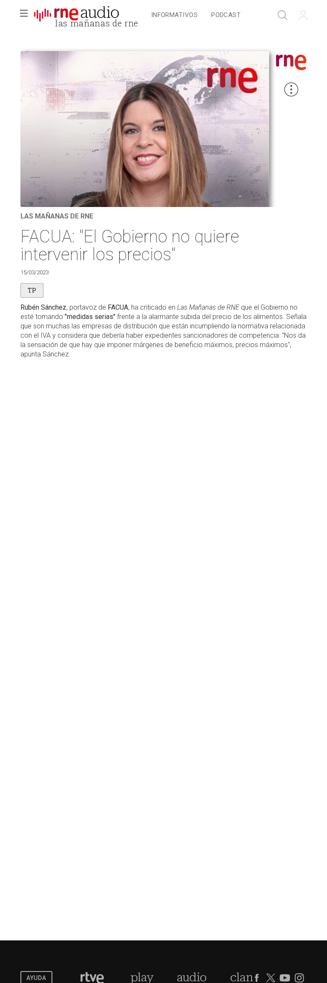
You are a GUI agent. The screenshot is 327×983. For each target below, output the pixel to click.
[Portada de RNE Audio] (76, 15)
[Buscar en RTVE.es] (282, 15)
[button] (24, 15)
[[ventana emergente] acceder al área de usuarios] (303, 15)
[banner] (76, 15)
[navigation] (195, 15)
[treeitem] (174, 15)
